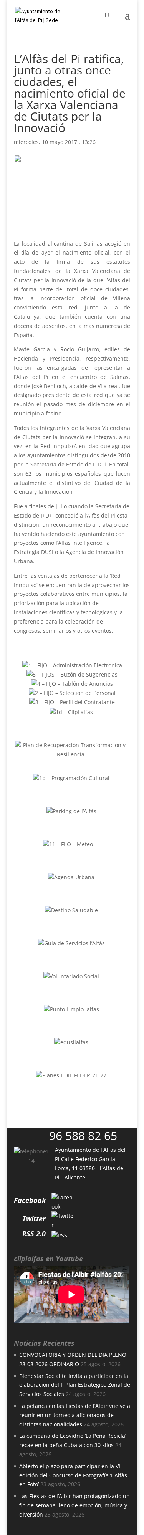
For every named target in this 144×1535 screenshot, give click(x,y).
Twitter (34, 1218)
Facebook (30, 1200)
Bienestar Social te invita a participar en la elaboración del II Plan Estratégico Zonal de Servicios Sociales (74, 1385)
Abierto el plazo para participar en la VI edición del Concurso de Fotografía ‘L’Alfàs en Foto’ (73, 1475)
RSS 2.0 (34, 1233)
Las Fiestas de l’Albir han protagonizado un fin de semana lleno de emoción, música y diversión (74, 1505)
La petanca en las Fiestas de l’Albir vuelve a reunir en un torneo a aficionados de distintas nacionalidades (74, 1415)
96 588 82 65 (83, 1135)
